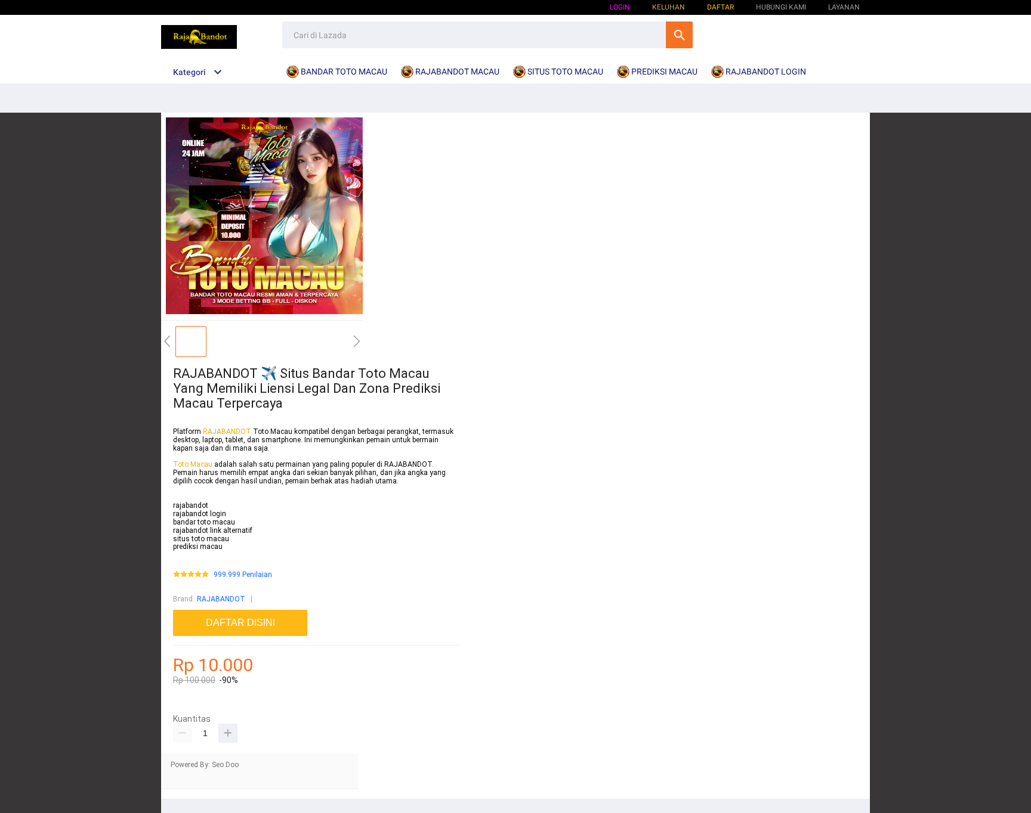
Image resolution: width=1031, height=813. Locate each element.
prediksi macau (198, 546)
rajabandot (190, 505)
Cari (679, 34)
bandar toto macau (204, 522)
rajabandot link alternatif (212, 530)
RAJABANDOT (227, 431)
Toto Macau (193, 464)
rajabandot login (199, 514)
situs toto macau (201, 539)
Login (620, 7)
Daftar (720, 7)
